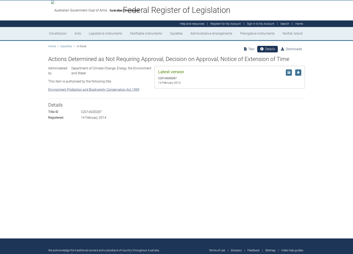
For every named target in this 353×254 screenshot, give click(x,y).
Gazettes (176, 33)
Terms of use (217, 250)
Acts (78, 33)
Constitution (58, 33)
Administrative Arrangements (211, 33)
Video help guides (292, 250)
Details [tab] (270, 49)
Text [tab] (251, 49)
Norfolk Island (293, 33)
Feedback (253, 250)
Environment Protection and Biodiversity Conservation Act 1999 (93, 89)
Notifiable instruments (146, 33)
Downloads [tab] (294, 49)
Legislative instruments (105, 33)
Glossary (236, 250)
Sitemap (270, 250)
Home (52, 46)
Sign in (260, 23)
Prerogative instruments (257, 33)
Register (225, 23)
